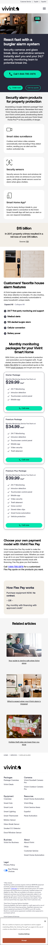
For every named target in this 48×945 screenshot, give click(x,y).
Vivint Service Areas (32, 807)
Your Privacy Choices (13, 870)
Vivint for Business (11, 842)
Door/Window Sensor (12, 833)
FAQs (26, 847)
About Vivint (29, 842)
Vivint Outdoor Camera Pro (33, 788)
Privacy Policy (9, 865)
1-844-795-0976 (11, 365)
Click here (14, 888)
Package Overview (11, 780)
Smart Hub (8, 803)
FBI (27, 242)
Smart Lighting (10, 812)
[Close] (45, 921)
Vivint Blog (28, 803)
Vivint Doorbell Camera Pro (33, 781)
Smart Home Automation (34, 799)
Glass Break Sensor (11, 824)
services (13, 755)
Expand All (8, 305)
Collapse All (20, 305)
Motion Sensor (10, 820)
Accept (24, 940)
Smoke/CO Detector (12, 828)
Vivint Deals (9, 784)
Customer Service (25, 1)
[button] (24, 311)
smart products (17, 368)
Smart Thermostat (11, 816)
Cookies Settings (24, 934)
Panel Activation (30, 816)
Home (6, 755)
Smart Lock (8, 807)
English (36, 1)
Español (43, 1)
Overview (8, 799)
